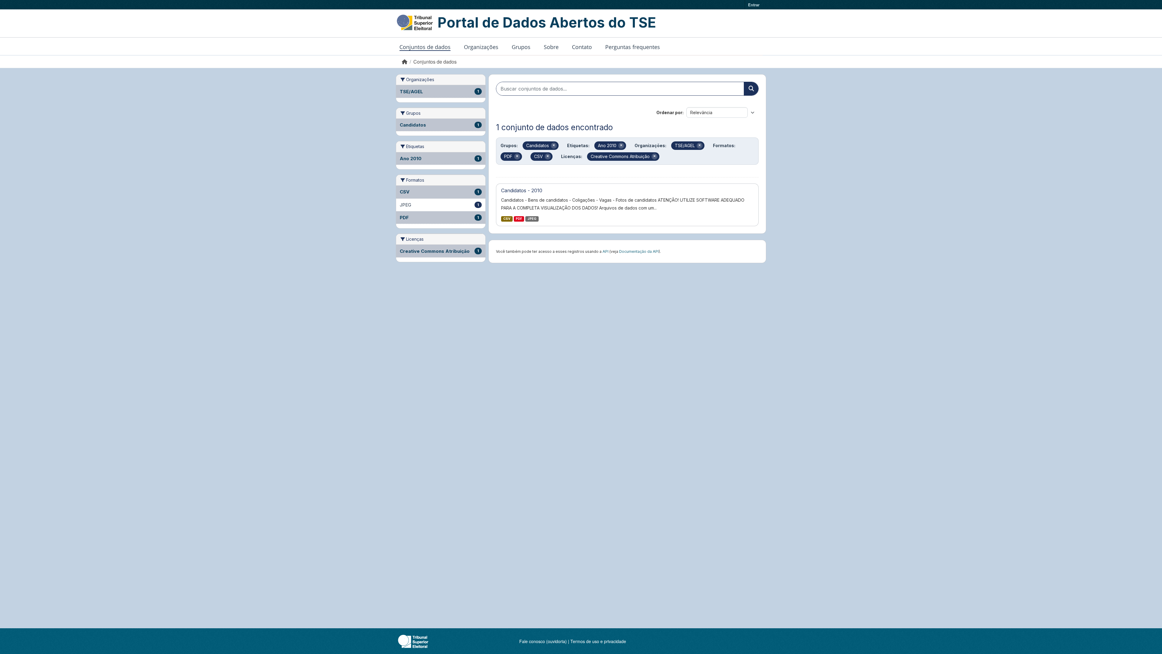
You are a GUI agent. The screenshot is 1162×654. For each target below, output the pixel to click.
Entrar (754, 5)
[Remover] (554, 146)
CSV (506, 219)
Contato (582, 47)
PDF (519, 219)
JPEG (532, 219)
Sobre (551, 47)
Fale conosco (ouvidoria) (543, 641)
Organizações (481, 47)
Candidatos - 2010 (521, 190)
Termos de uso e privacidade (598, 641)
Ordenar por (669, 112)
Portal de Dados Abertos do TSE (547, 22)
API (605, 251)
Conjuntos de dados (425, 47)
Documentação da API (639, 251)
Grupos (521, 47)
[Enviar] (751, 88)
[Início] (404, 61)
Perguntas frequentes (632, 47)
